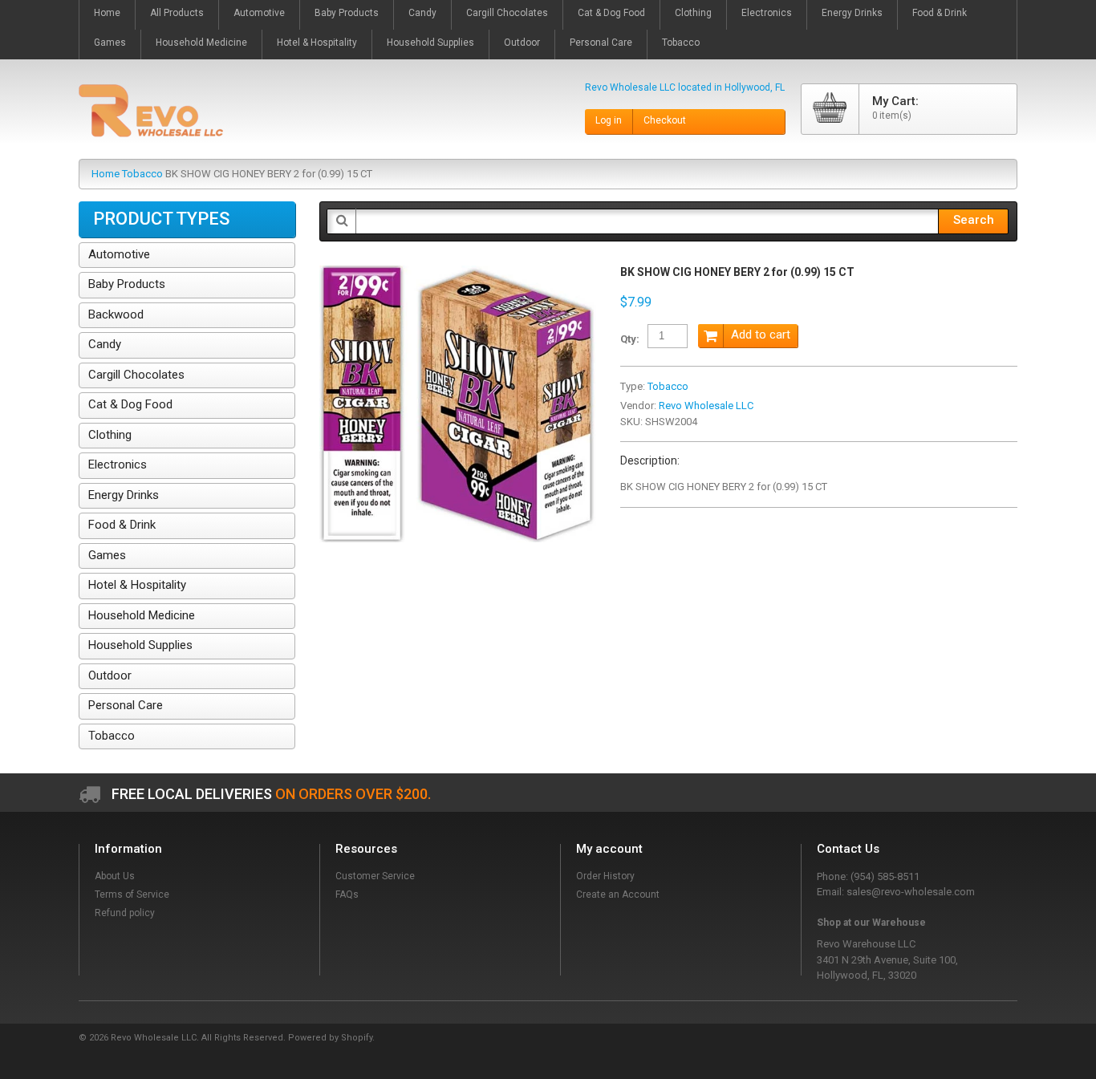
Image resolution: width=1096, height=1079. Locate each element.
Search (973, 220)
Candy (104, 344)
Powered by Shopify (330, 1037)
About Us (115, 876)
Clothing (110, 435)
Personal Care (125, 705)
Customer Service (375, 876)
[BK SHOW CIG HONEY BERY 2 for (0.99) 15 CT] (457, 273)
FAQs (347, 894)
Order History (605, 876)
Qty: (629, 339)
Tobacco (142, 174)
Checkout (664, 120)
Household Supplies (140, 645)
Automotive (119, 254)
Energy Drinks (123, 495)
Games (107, 555)
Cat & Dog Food (130, 404)
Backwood (116, 314)
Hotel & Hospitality (137, 585)
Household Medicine (141, 615)
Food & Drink (122, 524)
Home (105, 174)
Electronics (117, 464)
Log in (608, 120)
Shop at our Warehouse (871, 922)
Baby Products (126, 284)
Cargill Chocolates (136, 374)
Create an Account (618, 894)
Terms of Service (132, 894)
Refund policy (125, 913)
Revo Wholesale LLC (706, 406)
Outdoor (110, 675)
